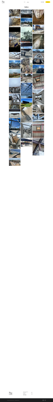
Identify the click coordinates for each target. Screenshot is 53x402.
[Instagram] (45, 400)
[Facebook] (43, 400)
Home (31, 392)
